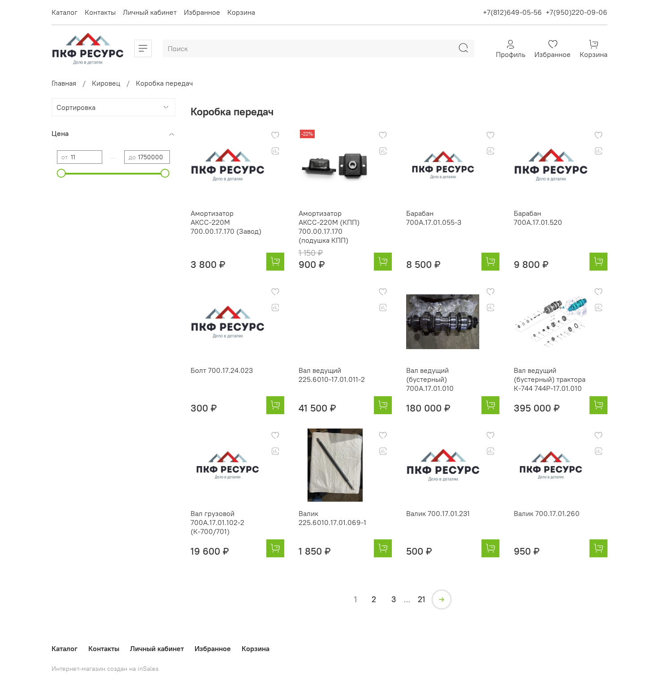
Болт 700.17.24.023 (222, 370)
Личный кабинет (150, 12)
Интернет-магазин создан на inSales (105, 669)
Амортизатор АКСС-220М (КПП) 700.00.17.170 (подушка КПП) (329, 227)
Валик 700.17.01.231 (438, 513)
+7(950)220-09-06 (576, 12)
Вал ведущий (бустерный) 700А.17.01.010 (430, 379)
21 (421, 599)
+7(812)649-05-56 (512, 12)
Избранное (202, 12)
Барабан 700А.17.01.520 (538, 218)
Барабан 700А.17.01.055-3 (433, 218)
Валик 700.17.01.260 (547, 513)
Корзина (241, 12)
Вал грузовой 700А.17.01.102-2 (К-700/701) (217, 522)
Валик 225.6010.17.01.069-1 (332, 518)
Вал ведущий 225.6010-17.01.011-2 (332, 375)
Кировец (106, 83)
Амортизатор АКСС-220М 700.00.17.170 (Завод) (226, 222)
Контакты (100, 12)
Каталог (65, 12)
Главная (64, 83)
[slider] (61, 173)
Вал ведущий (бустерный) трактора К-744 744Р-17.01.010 (549, 379)
